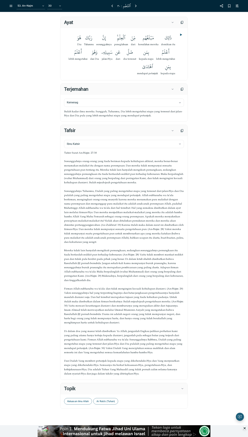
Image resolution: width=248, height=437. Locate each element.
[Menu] (11, 5)
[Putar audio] (180, 35)
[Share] (221, 5)
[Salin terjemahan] (182, 89)
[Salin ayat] (182, 22)
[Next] (136, 6)
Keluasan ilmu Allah (78, 401)
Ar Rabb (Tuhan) (106, 401)
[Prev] (112, 6)
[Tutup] (245, 428)
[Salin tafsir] (182, 130)
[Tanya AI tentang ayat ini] (240, 417)
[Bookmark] (229, 5)
